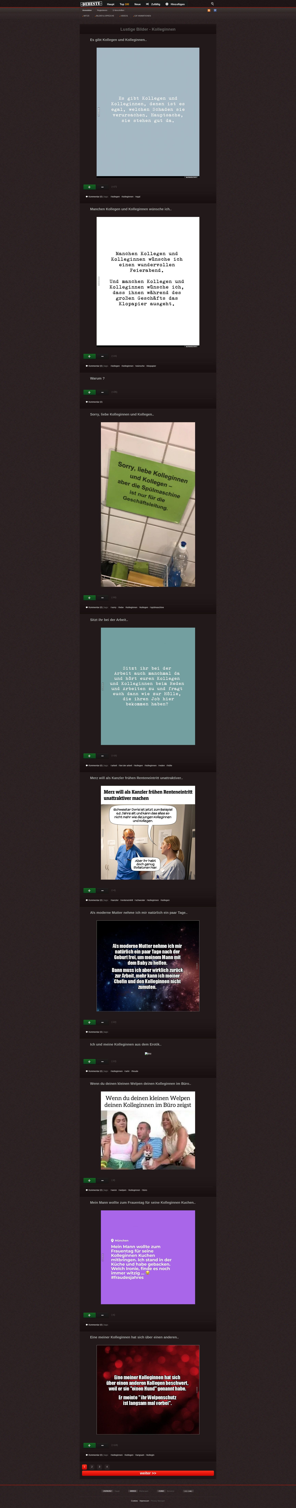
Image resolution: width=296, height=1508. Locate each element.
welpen (123, 1190)
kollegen (116, 197)
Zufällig (155, 4)
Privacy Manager (158, 1501)
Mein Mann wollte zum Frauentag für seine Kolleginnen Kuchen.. (143, 1202)
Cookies (134, 1501)
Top (124, 4)
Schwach (102, 187)
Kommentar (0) (95, 197)
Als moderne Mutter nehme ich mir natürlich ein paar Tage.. (139, 912)
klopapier (151, 366)
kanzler (115, 900)
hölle (170, 765)
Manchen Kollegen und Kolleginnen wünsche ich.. (131, 209)
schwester (140, 900)
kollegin (150, 1455)
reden (162, 765)
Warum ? (97, 378)
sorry (114, 607)
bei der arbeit (126, 765)
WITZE (86, 16)
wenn (114, 1190)
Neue (137, 4)
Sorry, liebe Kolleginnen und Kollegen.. (122, 414)
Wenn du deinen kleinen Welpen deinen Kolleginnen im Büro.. (140, 1083)
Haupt (110, 4)
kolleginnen (127, 197)
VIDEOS (124, 16)
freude (135, 1071)
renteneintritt (127, 900)
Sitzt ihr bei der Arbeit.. (109, 620)
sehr (127, 1071)
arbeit (114, 765)
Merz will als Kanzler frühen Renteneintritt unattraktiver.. (136, 778)
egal (138, 197)
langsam (140, 1455)
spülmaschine (157, 607)
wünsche (140, 366)
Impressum (144, 1501)
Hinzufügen (178, 4)
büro (145, 1190)
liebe (121, 607)
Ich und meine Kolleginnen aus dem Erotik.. (126, 1044)
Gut (89, 187)
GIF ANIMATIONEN (142, 16)
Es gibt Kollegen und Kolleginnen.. (118, 40)
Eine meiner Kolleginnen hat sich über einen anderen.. (134, 1337)
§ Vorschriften (118, 10)
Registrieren (102, 10)
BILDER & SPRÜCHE (105, 16)
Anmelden (87, 10)
